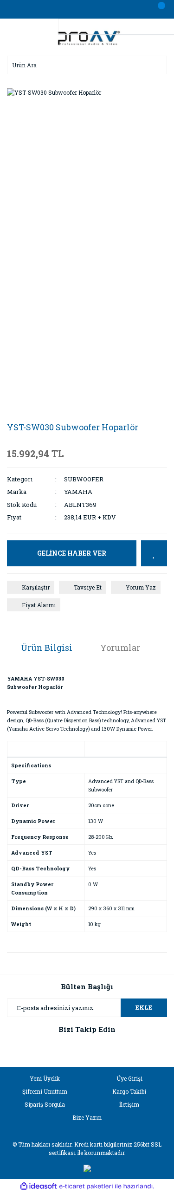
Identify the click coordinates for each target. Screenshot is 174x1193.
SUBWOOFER (83, 479)
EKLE (143, 1007)
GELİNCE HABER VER (71, 553)
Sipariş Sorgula (45, 1104)
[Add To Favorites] (154, 553)
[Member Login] (87, 9)
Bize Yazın (87, 1117)
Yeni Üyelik (45, 1078)
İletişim (129, 1104)
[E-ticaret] (86, 1186)
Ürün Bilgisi (46, 647)
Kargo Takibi (129, 1091)
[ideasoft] (38, 1186)
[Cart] (157, 9)
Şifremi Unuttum (44, 1091)
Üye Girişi (129, 1078)
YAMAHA (78, 491)
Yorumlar (120, 647)
